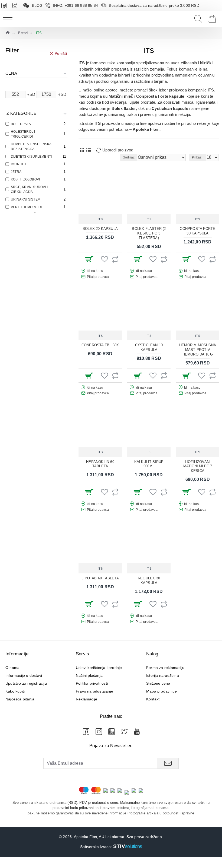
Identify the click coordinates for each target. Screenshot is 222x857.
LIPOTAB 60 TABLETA (100, 578)
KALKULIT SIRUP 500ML (149, 464)
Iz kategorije (21, 113)
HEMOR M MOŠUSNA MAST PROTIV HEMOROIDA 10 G (197, 349)
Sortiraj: (129, 157)
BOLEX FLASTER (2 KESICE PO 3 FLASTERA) (149, 233)
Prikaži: (197, 157)
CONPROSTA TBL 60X (100, 345)
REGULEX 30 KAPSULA (149, 580)
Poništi (61, 53)
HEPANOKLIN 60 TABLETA (100, 464)
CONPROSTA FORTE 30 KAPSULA (197, 231)
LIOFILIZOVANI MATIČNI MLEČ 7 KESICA (197, 466)
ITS (100, 219)
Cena (11, 73)
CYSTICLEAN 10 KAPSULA (149, 347)
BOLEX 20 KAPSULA (100, 229)
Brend (23, 33)
